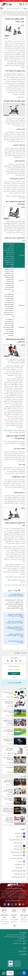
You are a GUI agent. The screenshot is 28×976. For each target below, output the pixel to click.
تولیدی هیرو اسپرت (18, 874)
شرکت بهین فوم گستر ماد (17, 877)
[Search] (4, 8)
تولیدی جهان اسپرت (18, 843)
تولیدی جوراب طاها (18, 849)
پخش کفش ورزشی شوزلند (17, 852)
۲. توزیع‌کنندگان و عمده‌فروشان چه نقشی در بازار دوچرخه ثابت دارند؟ (15, 615)
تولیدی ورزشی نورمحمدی (17, 871)
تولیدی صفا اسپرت (18, 846)
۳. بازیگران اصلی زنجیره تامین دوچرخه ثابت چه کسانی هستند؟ (15, 622)
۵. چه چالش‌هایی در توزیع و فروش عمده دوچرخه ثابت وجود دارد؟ (15, 635)
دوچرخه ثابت (17, 653)
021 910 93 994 (18, 941)
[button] (15, 926)
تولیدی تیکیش (19, 836)
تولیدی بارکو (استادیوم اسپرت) (16, 840)
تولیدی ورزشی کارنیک (18, 855)
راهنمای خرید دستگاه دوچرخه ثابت (15, 197)
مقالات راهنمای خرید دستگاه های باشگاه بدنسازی (13, 13)
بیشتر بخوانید (5, 898)
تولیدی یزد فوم (19, 867)
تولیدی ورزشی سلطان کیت (17, 858)
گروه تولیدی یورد (19, 833)
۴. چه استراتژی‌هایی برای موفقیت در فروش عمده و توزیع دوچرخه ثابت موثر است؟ (14, 628)
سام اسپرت (20, 861)
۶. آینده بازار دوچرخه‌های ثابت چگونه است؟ (15, 641)
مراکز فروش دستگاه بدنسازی (16, 581)
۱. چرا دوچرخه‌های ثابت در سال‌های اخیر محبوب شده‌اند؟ (15, 595)
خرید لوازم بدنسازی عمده (10, 585)
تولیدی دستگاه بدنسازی (11, 577)
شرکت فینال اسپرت (18, 864)
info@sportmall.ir (17, 943)
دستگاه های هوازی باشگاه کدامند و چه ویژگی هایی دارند (14, 431)
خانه (26, 13)
